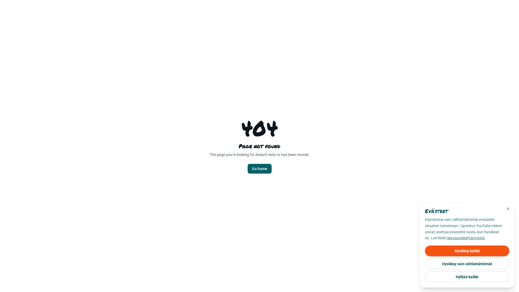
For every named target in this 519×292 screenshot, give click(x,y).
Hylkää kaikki (467, 277)
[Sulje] (508, 209)
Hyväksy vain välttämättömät (467, 264)
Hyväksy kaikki (467, 251)
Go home (259, 169)
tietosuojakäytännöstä (466, 238)
